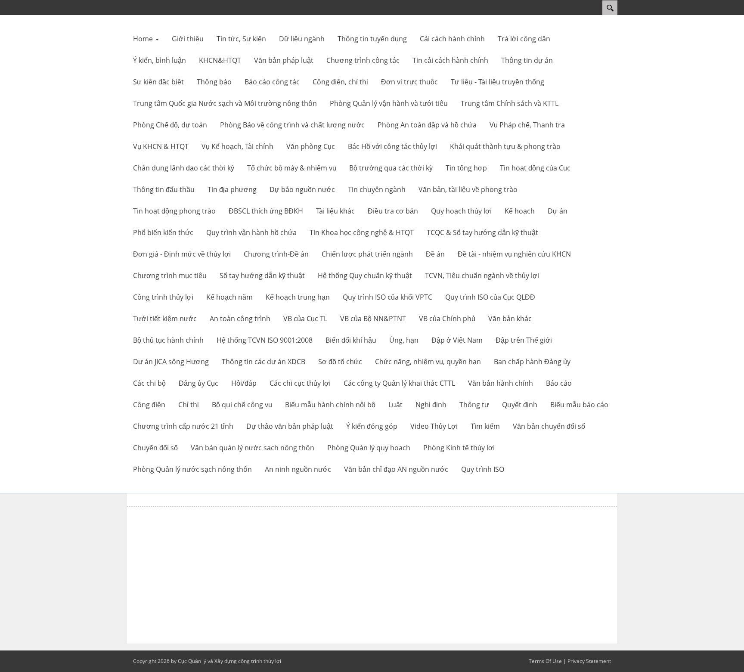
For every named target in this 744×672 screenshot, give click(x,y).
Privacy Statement (589, 661)
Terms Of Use (545, 661)
